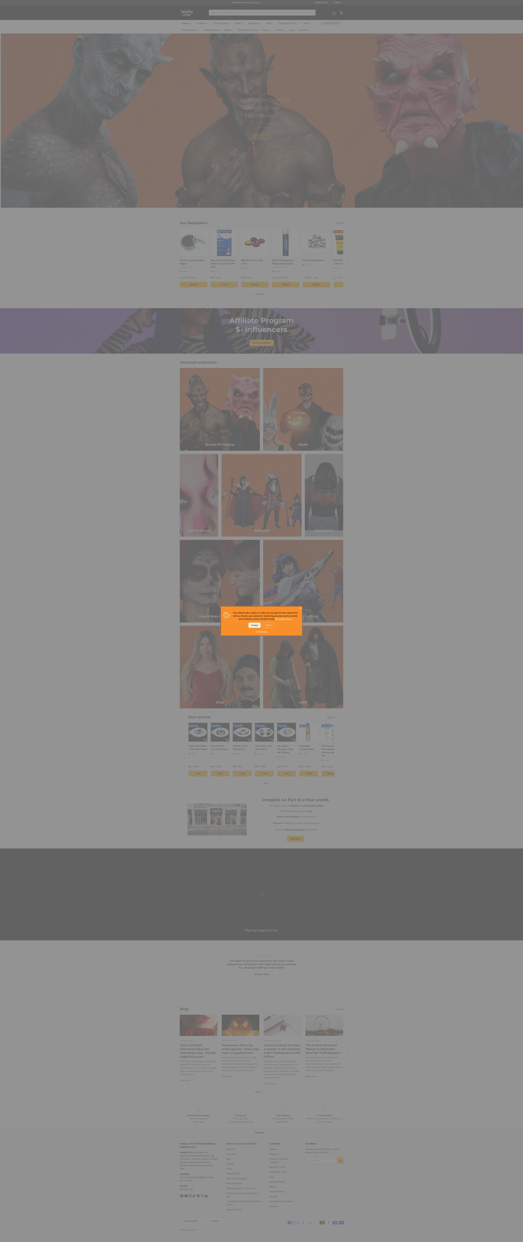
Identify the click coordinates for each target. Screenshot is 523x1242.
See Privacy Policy (283, 618)
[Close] (300, 608)
